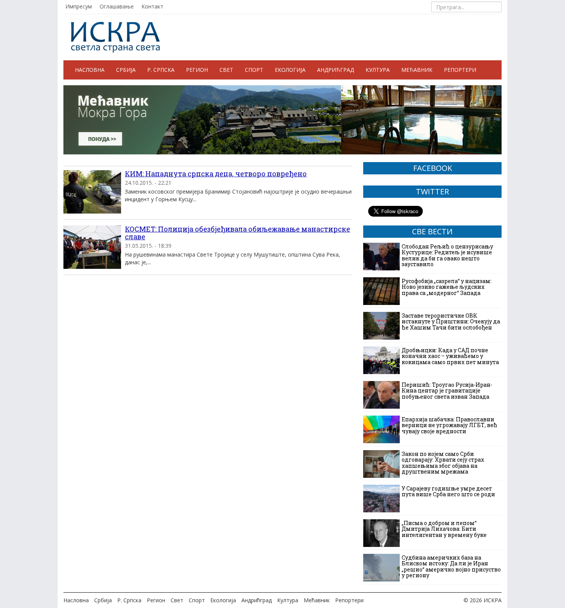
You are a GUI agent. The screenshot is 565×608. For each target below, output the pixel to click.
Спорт (254, 69)
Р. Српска (160, 69)
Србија (126, 69)
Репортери (460, 69)
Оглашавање (117, 6)
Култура (378, 69)
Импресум (78, 6)
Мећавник (416, 69)
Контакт (152, 6)
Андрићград (335, 69)
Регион (197, 69)
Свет (226, 69)
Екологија (290, 69)
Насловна (90, 69)
